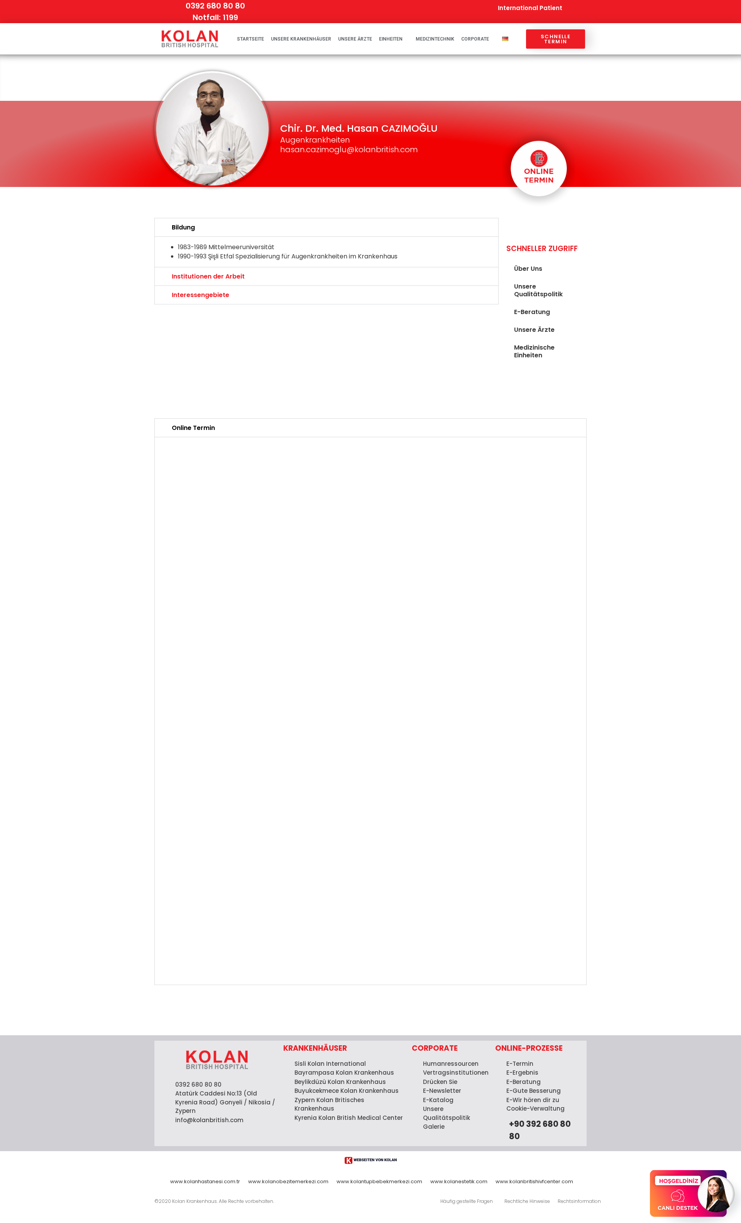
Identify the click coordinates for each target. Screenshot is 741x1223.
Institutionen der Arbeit (208, 276)
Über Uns (528, 268)
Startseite (250, 39)
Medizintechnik (435, 39)
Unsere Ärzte (355, 39)
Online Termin (193, 427)
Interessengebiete (200, 294)
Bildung (183, 227)
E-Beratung (532, 311)
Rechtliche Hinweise (527, 1201)
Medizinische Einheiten (534, 351)
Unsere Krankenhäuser (301, 39)
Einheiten (391, 39)
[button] (326, 227)
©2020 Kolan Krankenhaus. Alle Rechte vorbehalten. (214, 1201)
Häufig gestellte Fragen (466, 1201)
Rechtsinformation (579, 1201)
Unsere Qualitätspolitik (538, 290)
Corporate (475, 39)
